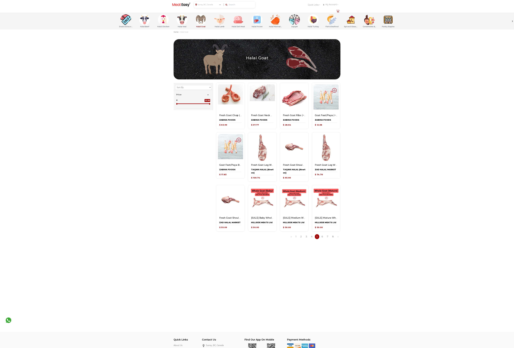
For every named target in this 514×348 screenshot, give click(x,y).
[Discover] (297, 345)
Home (176, 32)
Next (512, 21)
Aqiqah (294, 27)
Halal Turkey (313, 27)
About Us (178, 345)
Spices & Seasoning (350, 27)
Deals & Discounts (126, 27)
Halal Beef (144, 27)
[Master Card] (312, 345)
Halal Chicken (163, 27)
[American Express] (304, 345)
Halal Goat (200, 27)
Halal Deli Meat (238, 27)
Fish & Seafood (332, 27)
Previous (1, 21)
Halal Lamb (219, 27)
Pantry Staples (388, 27)
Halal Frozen (257, 27)
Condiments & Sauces (369, 27)
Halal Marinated (275, 27)
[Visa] (290, 345)
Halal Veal (182, 27)
